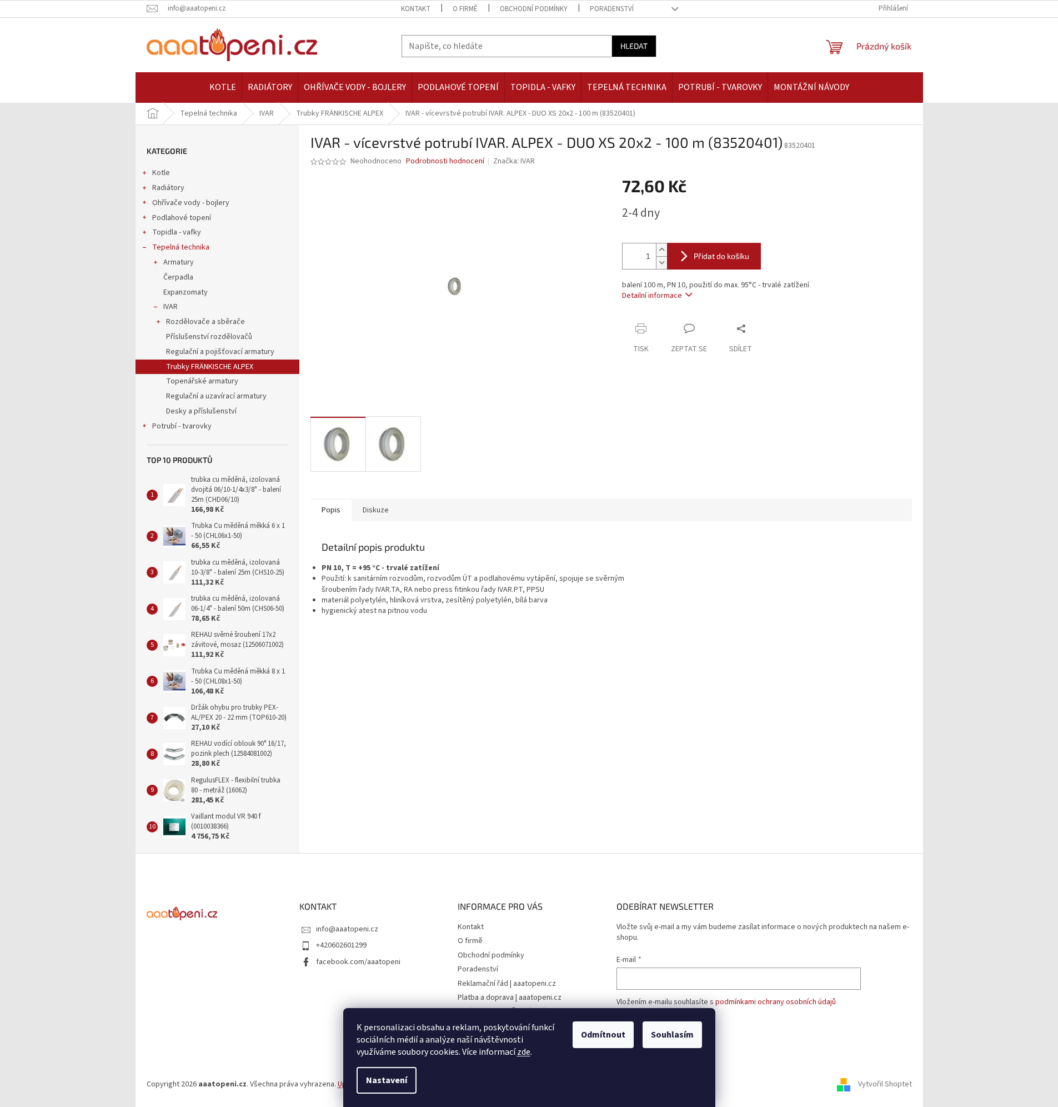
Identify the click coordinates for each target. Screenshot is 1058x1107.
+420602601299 (341, 945)
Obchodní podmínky (534, 9)
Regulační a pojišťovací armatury (220, 351)
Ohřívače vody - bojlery (190, 202)
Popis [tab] (331, 510)
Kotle (161, 172)
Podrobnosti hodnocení (445, 161)
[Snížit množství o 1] (661, 262)
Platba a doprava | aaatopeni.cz (509, 997)
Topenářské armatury (202, 381)
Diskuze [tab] (376, 510)
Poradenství (612, 9)
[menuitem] (223, 87)
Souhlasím (672, 1035)
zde (523, 1052)
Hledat (634, 46)
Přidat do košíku (721, 256)
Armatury (178, 262)
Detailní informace (652, 295)
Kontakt (415, 9)
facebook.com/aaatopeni (358, 962)
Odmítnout (603, 1035)
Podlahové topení (181, 217)
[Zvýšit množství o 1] (661, 249)
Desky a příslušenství (201, 411)
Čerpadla (178, 277)
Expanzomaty (185, 292)
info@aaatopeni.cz (347, 929)
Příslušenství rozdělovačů (209, 336)
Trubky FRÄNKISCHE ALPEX (209, 366)
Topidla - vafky (176, 232)
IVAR (170, 306)
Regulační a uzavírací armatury (216, 396)
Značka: (514, 161)
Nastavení (386, 1080)
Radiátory (168, 187)
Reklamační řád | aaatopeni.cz (507, 983)
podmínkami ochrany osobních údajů (775, 1002)
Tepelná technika (180, 247)
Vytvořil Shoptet (885, 1084)
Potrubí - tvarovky (182, 426)
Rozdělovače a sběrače (205, 321)
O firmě (465, 9)
